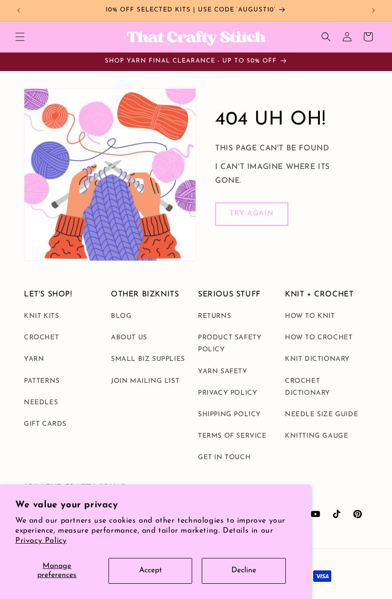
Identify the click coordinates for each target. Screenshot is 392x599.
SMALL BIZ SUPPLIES (148, 359)
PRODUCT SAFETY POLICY (229, 343)
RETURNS (214, 316)
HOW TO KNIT (310, 316)
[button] (20, 36)
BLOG (121, 316)
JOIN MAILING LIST (145, 381)
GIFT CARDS (45, 424)
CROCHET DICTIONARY (307, 387)
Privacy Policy (40, 541)
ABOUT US (129, 337)
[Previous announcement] (18, 10)
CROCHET (41, 337)
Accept (150, 570)
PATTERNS (42, 381)
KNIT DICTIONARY (317, 359)
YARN (34, 359)
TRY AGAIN (251, 213)
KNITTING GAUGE (316, 436)
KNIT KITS (41, 316)
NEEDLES (41, 402)
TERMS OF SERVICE (232, 436)
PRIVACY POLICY (227, 393)
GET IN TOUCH (224, 457)
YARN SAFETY (223, 371)
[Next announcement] (373, 10)
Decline (243, 570)
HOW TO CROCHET (318, 337)
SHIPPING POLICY (229, 414)
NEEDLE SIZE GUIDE (321, 414)
